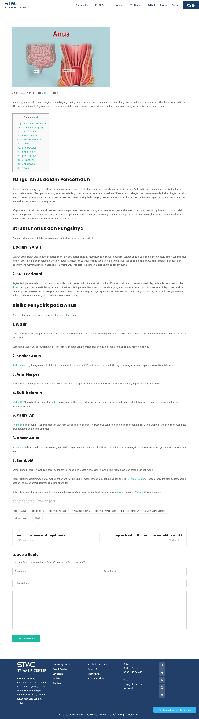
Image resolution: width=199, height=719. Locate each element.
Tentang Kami (83, 5)
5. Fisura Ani (25, 160)
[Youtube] (162, 694)
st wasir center (22, 518)
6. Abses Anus (26, 164)
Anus (23, 511)
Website (138, 492)
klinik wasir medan (130, 511)
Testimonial (136, 5)
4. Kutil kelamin (26, 156)
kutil (54, 402)
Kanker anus (18, 365)
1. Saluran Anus (27, 131)
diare (15, 287)
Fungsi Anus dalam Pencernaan (30, 123)
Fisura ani (17, 424)
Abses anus (18, 447)
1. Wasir (23, 143)
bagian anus (38, 511)
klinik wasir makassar (105, 511)
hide (35, 117)
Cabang (176, 5)
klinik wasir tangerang (155, 511)
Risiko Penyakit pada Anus (28, 139)
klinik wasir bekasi (57, 511)
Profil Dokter (102, 5)
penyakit (63, 315)
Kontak (163, 5)
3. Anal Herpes (26, 152)
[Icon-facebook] (162, 665)
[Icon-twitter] (162, 672)
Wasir (15, 333)
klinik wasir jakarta (81, 511)
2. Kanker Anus (26, 148)
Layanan (118, 5)
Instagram (120, 492)
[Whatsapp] (162, 680)
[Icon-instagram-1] (162, 687)
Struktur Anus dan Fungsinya (29, 127)
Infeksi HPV (18, 402)
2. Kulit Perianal (27, 135)
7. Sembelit (24, 168)
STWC (37, 518)
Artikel (151, 5)
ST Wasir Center (136, 479)
